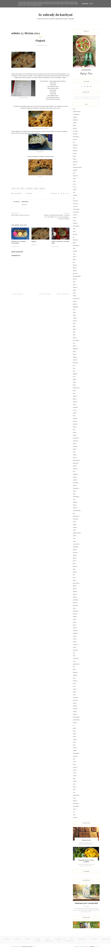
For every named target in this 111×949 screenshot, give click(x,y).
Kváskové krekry (86, 840)
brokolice (75, 150)
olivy (74, 538)
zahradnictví (76, 803)
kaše (74, 368)
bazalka (74, 128)
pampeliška (75, 546)
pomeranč (75, 602)
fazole (74, 256)
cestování (75, 175)
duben (74, 242)
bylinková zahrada (77, 167)
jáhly (74, 334)
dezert (74, 231)
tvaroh (74, 772)
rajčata (74, 627)
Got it (91, 3)
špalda (74, 733)
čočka (74, 220)
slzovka (74, 703)
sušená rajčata (76, 717)
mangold (75, 479)
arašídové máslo (76, 111)
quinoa (74, 622)
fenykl (74, 259)
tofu (74, 758)
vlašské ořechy (76, 795)
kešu (74, 376)
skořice (74, 689)
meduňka (75, 502)
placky (74, 580)
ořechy (22, 188)
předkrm (75, 616)
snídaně (74, 711)
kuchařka (75, 418)
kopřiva (74, 396)
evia (74, 253)
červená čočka (76, 209)
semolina (75, 680)
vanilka (74, 781)
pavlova (74, 555)
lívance (74, 457)
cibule (74, 178)
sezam (74, 683)
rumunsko (75, 650)
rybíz (74, 655)
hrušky (74, 301)
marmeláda (75, 482)
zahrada (74, 800)
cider (74, 181)
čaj (73, 198)
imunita (74, 320)
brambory (75, 145)
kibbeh (74, 379)
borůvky (75, 139)
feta (74, 262)
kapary (74, 354)
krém (74, 415)
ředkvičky (75, 672)
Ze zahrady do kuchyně (55, 14)
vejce (74, 789)
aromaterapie (76, 114)
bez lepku (75, 131)
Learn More (85, 3)
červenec (75, 214)
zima (74, 814)
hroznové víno (76, 298)
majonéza (75, 468)
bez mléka (75, 133)
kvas (74, 429)
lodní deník (75, 463)
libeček (74, 449)
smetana (75, 705)
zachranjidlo (75, 806)
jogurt (74, 345)
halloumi (75, 287)
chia (74, 309)
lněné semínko (76, 460)
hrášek (74, 295)
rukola (74, 647)
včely (74, 784)
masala (74, 485)
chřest (74, 315)
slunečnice (42, 188)
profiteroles (75, 611)
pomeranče (75, 605)
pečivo (74, 560)
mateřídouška (76, 496)
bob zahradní (76, 136)
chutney (74, 318)
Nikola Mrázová (18, 193)
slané (74, 694)
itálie (74, 326)
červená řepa (76, 212)
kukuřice (75, 421)
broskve (74, 153)
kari (74, 365)
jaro (74, 343)
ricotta (74, 636)
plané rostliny (76, 583)
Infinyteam (92, 946)
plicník (74, 585)
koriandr (75, 401)
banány (74, 122)
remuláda (75, 633)
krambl (74, 412)
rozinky (36, 188)
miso (74, 513)
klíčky (74, 382)
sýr (73, 725)
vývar (74, 797)
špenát (74, 736)
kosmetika (75, 407)
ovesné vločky (29, 188)
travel (74, 761)
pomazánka (75, 599)
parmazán (75, 552)
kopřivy (74, 398)
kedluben (75, 373)
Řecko (74, 669)
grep (74, 281)
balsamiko (75, 119)
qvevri (74, 624)
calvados (75, 170)
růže (74, 652)
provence (75, 613)
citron (74, 184)
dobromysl (75, 239)
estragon (75, 251)
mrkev (74, 521)
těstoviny (75, 756)
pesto (74, 563)
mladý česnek (76, 516)
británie (74, 147)
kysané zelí (75, 440)
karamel (75, 359)
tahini (74, 742)
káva (74, 371)
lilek (74, 451)
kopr (74, 393)
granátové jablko (76, 276)
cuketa (74, 189)
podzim (74, 588)
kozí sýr (74, 410)
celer (74, 172)
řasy (74, 666)
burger (74, 164)
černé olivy (75, 203)
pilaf (74, 569)
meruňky (75, 507)
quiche (74, 619)
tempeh (74, 750)
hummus (75, 304)
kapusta (74, 357)
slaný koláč (75, 697)
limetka (74, 454)
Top (98, 946)
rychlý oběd (75, 658)
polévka (74, 597)
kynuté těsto (75, 438)
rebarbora (75, 630)
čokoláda (75, 223)
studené (74, 714)
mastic (74, 491)
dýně (74, 248)
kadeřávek (75, 348)
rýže (74, 661)
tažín (74, 744)
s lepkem (75, 675)
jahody (74, 337)
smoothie (75, 708)
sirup (74, 686)
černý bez (75, 206)
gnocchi (74, 270)
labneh (74, 443)
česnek (74, 217)
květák (74, 435)
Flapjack (33, 241)
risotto (74, 638)
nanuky (74, 527)
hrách (74, 292)
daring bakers (76, 225)
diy (73, 237)
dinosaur (75, 234)
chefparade (75, 306)
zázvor (74, 809)
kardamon (75, 362)
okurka (74, 535)
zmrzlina (75, 817)
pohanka (75, 591)
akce (74, 108)
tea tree (74, 747)
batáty (74, 125)
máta (74, 493)
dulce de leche (76, 245)
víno (74, 792)
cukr (74, 192)
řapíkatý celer (76, 664)
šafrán (74, 728)
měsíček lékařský (76, 510)
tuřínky (74, 770)
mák (74, 471)
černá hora (75, 200)
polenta (74, 594)
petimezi (75, 566)
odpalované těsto (76, 532)
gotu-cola (75, 273)
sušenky (74, 722)
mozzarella (75, 518)
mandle (40, 37)
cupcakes (75, 195)
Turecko (75, 767)
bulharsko (75, 161)
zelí (73, 811)
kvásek (74, 432)
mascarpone (75, 488)
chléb (74, 312)
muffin (74, 524)
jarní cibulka (76, 340)
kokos (74, 385)
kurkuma (75, 424)
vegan (74, 786)
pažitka (74, 558)
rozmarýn (75, 644)
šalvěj (74, 731)
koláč (74, 390)
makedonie (75, 474)
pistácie (74, 571)
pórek (74, 608)
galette (74, 267)
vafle (74, 778)
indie (74, 323)
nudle (74, 530)
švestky (74, 739)
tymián (74, 775)
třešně (74, 764)
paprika (74, 549)
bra (73, 142)
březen (74, 156)
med (18, 188)
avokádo (75, 117)
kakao (74, 351)
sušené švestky (76, 719)
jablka (74, 329)
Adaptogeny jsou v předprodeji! (86, 903)
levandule (75, 446)
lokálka (74, 465)
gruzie (74, 284)
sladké (74, 691)
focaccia (74, 265)
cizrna (74, 186)
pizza (74, 577)
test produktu (76, 753)
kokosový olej (76, 387)
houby (74, 290)
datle (74, 228)
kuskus (74, 426)
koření (74, 404)
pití (73, 574)
